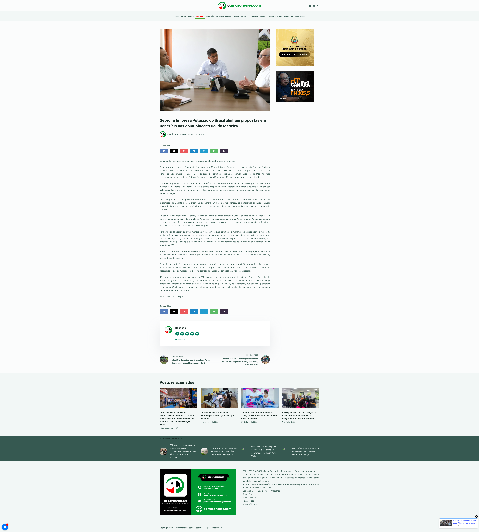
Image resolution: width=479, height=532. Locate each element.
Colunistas (300, 16)
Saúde (279, 16)
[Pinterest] (184, 151)
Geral (176, 16)
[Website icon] (182, 334)
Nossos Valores (250, 504)
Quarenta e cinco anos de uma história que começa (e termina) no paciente (218, 415)
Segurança (288, 16)
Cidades (191, 16)
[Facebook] (306, 6)
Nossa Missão (249, 497)
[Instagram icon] (192, 334)
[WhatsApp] (214, 151)
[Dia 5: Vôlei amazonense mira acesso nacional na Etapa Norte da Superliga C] (286, 451)
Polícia (236, 16)
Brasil (183, 16)
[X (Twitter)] (310, 6)
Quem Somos (249, 494)
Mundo (228, 16)
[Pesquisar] (318, 6)
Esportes (220, 16)
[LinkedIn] (194, 151)
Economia (200, 16)
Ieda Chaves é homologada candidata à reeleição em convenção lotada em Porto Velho (263, 451)
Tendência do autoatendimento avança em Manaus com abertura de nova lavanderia (259, 415)
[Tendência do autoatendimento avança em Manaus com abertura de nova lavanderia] (260, 398)
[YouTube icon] (197, 334)
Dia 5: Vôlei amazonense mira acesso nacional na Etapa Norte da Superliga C (305, 451)
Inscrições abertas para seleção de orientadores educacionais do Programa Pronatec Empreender (299, 415)
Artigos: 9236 (180, 339)
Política (243, 16)
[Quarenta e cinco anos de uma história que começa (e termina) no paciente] (219, 398)
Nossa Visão (248, 501)
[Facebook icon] (177, 334)
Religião (272, 16)
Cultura (263, 16)
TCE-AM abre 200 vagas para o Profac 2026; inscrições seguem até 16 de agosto (224, 451)
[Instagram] (314, 6)
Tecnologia (253, 16)
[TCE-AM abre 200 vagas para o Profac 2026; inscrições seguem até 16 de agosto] (204, 451)
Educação (210, 16)
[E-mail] (224, 151)
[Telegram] (204, 151)
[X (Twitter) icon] (187, 334)
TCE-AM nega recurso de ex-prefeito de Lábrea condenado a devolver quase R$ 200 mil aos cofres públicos (183, 451)
